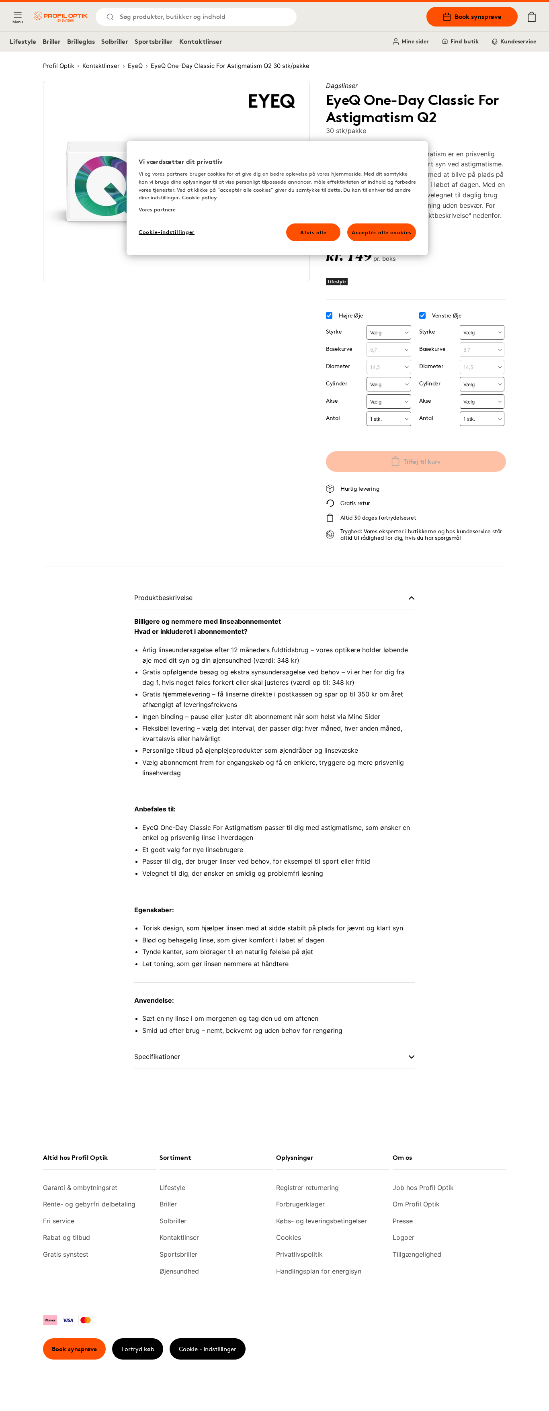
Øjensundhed (179, 1271)
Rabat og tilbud (66, 1237)
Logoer (403, 1237)
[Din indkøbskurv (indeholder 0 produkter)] (532, 17)
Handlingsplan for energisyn (318, 1271)
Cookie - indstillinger (207, 1349)
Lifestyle (23, 41)
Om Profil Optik (416, 1204)
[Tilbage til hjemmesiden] (61, 16)
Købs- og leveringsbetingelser (321, 1221)
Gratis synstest (65, 1254)
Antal (333, 417)
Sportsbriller (154, 41)
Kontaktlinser (200, 41)
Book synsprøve (478, 16)
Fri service (58, 1221)
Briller (52, 41)
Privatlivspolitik (299, 1254)
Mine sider (415, 41)
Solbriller (114, 41)
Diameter (338, 365)
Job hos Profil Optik (423, 1188)
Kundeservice (518, 41)
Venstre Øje (447, 315)
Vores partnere (157, 209)
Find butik (465, 41)
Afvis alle (313, 232)
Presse (403, 1221)
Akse (332, 400)
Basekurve (339, 348)
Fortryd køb (137, 1349)
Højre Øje (351, 315)
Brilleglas (81, 41)
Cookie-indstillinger (167, 232)
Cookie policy (199, 197)
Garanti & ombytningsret (80, 1188)
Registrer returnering (307, 1188)
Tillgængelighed (417, 1254)
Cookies (288, 1237)
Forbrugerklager (300, 1204)
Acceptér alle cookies (382, 232)
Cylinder (336, 383)
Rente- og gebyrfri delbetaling (89, 1204)
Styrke (334, 331)
